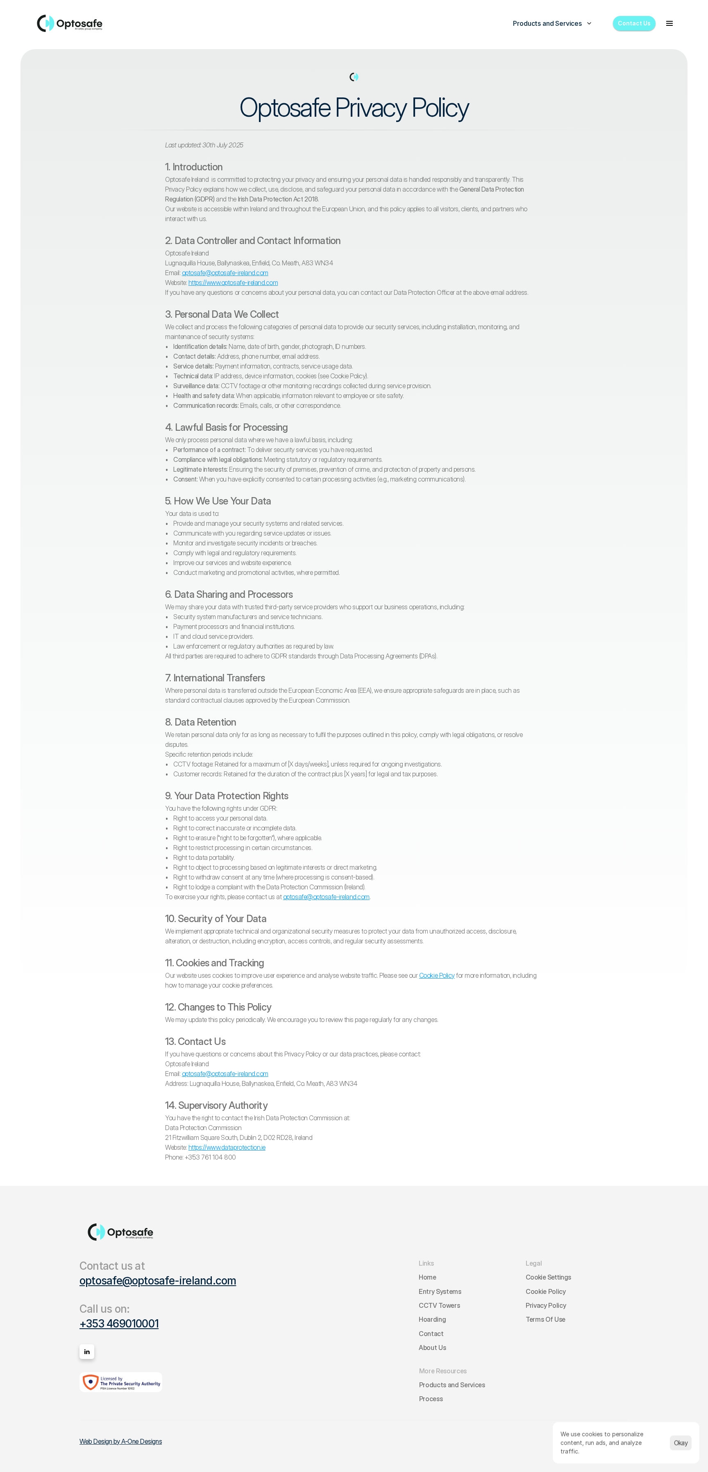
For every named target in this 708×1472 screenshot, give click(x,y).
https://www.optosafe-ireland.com (233, 282)
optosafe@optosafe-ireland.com (157, 1280)
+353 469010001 (119, 1323)
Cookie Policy (437, 975)
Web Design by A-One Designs (120, 1441)
